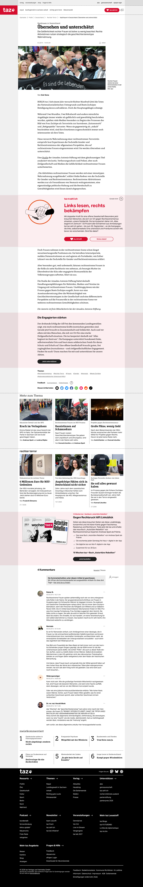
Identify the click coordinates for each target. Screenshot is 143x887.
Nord (22, 804)
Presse (75, 797)
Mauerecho (24, 831)
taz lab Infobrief (52, 831)
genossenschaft (106, 787)
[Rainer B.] (40, 594)
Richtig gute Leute (53, 794)
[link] (22, 10)
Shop (22, 858)
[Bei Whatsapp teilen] (76, 388)
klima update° (25, 827)
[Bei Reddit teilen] (86, 388)
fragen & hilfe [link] (47, 3)
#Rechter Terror (58, 373)
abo (101, 784)
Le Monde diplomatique (109, 828)
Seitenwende (111, 873)
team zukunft (51, 821)
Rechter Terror (52, 17)
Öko (21, 787)
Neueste (96, 570)
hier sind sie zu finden (61, 582)
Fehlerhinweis (63, 383)
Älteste (103, 570)
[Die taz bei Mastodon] (111, 772)
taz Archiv (104, 831)
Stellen (76, 794)
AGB (104, 873)
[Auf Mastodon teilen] (62, 388)
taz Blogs (103, 821)
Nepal (48, 784)
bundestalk (24, 821)
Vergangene (78, 831)
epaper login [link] (118, 3)
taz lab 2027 (77, 834)
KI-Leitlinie (118, 870)
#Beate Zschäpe (95, 373)
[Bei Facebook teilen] (71, 388)
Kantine (23, 855)
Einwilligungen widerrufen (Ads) (85, 877)
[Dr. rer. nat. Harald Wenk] (40, 705)
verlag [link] (22, 3)
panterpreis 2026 (106, 801)
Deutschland (39, 17)
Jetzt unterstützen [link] (49, 361)
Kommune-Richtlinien (104, 870)
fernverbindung (26, 824)
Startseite (23, 17)
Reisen (22, 851)
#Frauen (69, 373)
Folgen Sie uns (104, 772)
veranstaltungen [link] (30, 3)
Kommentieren (52, 383)
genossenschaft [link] (106, 3)
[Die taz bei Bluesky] (116, 772)
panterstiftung (105, 797)
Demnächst (77, 821)
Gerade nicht (114, 199)
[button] (122, 10)
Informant (77, 873)
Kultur (22, 794)
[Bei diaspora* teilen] (81, 388)
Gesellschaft (24, 791)
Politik (31, 17)
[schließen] (121, 199)
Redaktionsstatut (89, 870)
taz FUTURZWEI (106, 825)
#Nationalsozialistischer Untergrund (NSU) (51, 376)
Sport (22, 797)
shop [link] (39, 3)
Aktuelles (76, 784)
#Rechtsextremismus (44, 373)
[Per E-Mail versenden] (57, 388)
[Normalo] (40, 628)
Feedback (50, 851)
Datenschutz (87, 873)
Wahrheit (23, 807)
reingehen (24, 837)
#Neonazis (84, 373)
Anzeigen (23, 861)
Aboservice (50, 854)
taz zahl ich (104, 791)
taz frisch (49, 824)
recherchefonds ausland (109, 794)
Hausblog (77, 787)
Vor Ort (76, 824)
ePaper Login (51, 858)
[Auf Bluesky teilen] (66, 388)
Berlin (22, 801)
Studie (45, 157)
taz (26, 771)
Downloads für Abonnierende (57, 861)
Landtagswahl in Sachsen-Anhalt (56, 789)
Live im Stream (79, 827)
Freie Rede (24, 834)
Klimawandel (51, 797)
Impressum (96, 873)
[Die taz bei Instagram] (121, 772)
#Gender (76, 373)
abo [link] (98, 3)
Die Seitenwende (79, 791)
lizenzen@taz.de (35, 873)
